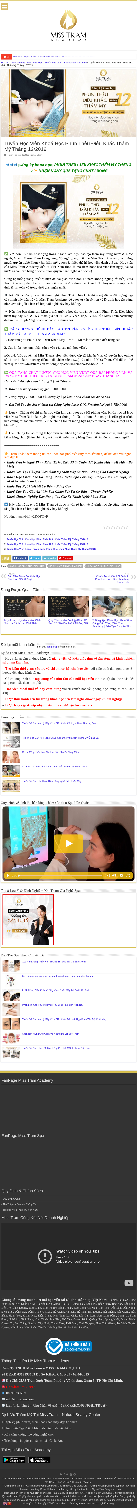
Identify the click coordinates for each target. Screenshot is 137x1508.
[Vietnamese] (9, 1503)
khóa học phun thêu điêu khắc (103, 566)
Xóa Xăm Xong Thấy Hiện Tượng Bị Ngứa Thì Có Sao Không (54, 961)
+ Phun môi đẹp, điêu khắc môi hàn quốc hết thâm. (36, 1428)
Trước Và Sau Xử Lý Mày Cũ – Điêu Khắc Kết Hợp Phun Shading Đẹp (59, 723)
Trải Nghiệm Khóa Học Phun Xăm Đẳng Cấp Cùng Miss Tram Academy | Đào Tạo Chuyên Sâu (112, 623)
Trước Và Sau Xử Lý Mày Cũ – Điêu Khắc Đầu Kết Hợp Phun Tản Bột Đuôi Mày (64, 1019)
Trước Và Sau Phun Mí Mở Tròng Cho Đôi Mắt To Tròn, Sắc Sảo (56, 1048)
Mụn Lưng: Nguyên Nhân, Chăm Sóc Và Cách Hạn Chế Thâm (23, 622)
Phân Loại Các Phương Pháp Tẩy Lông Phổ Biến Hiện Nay (52, 1004)
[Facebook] (64, 1474)
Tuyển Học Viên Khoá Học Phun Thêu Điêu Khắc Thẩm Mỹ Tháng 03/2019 (47, 539)
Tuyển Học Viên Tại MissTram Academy (66, 62)
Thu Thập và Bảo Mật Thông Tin (19, 1204)
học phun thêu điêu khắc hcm (65, 566)
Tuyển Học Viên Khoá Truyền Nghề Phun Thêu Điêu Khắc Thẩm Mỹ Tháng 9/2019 (51, 549)
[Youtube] (71, 1474)
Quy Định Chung (11, 1198)
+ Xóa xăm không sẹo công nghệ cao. (27, 1434)
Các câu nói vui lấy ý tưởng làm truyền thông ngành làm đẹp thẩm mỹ (58, 976)
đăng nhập (52, 646)
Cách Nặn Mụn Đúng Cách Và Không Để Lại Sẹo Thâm (50, 1033)
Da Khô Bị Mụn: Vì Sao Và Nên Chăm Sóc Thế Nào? (38, 56)
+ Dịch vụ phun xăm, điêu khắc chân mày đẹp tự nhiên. (39, 1422)
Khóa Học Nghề (35, 62)
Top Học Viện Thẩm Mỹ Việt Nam (20, 1209)
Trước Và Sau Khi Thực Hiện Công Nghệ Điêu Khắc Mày (52, 781)
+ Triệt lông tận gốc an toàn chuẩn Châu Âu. (32, 1440)
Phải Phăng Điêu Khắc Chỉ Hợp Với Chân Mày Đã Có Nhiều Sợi (55, 990)
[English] (5, 1503)
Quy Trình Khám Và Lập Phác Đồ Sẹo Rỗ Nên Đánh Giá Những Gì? (68, 622)
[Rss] (61, 1474)
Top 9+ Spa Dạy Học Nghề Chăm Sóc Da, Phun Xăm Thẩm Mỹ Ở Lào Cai (60, 738)
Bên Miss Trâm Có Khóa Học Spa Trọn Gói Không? (24, 577)
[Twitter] (67, 1474)
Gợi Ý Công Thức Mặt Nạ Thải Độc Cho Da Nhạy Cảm (50, 752)
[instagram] (74, 1474)
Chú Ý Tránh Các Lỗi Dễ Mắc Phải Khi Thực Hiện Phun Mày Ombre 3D (112, 578)
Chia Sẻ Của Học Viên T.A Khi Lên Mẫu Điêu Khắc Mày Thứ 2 (54, 766)
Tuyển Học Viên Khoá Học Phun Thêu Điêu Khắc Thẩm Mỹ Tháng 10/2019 (47, 544)
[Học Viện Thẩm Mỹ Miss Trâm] (68, 24)
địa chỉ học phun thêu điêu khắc (26, 566)
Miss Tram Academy (14, 62)
